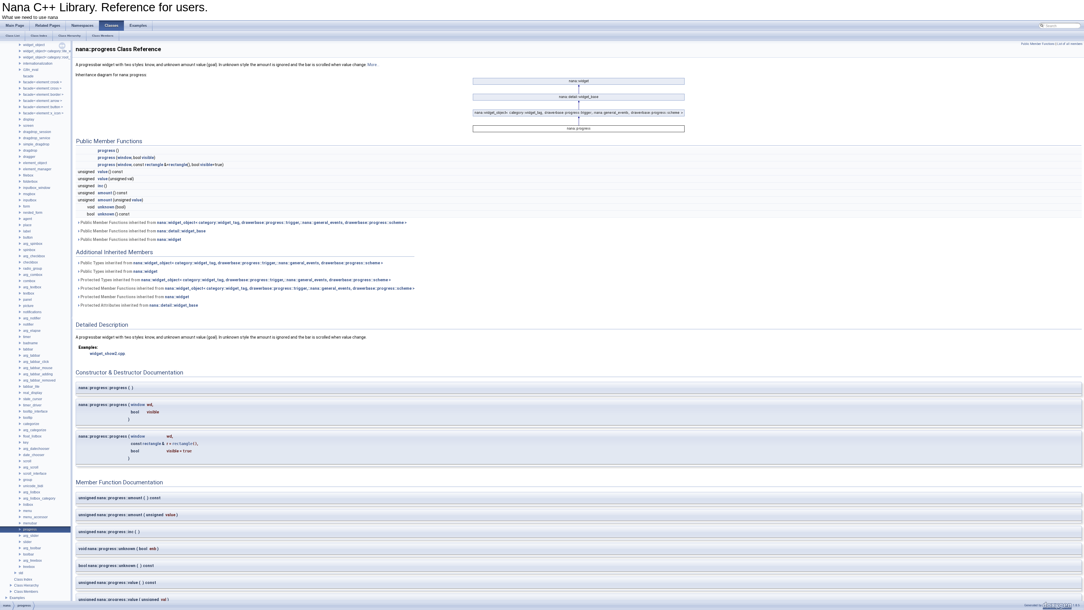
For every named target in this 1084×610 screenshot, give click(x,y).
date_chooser (33, 455)
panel (27, 300)
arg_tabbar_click (36, 362)
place (27, 225)
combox (29, 281)
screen (28, 126)
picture (28, 306)
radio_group (32, 269)
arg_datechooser (36, 449)
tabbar (28, 349)
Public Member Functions (1038, 44)
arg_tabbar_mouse (38, 368)
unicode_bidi (33, 486)
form (26, 206)
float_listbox (32, 436)
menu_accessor (35, 517)
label (27, 231)
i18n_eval (30, 70)
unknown (106, 207)
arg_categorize (34, 430)
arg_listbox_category (39, 498)
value (103, 171)
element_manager (37, 169)
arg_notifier (32, 318)
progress (30, 529)
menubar (30, 523)
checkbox (30, 262)
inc (100, 186)
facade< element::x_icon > (43, 113)
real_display (32, 393)
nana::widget (169, 239)
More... (373, 64)
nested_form (32, 213)
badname (30, 343)
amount (105, 193)
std (21, 573)
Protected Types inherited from (235, 280)
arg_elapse (32, 331)
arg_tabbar (31, 356)
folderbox (30, 182)
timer (27, 337)
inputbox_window (36, 188)
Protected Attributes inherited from (139, 305)
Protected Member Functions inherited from (247, 288)
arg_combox (32, 275)
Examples (17, 598)
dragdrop (30, 150)
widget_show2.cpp (107, 353)
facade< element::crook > (42, 82)
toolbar (28, 554)
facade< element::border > (43, 95)
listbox (28, 505)
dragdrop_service (36, 138)
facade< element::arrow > (42, 101)
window (124, 157)
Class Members (26, 592)
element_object (35, 163)
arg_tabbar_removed (39, 380)
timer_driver (32, 405)
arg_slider (31, 536)
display (28, 119)
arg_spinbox (32, 244)
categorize (31, 424)
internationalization (38, 64)
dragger (29, 157)
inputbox (29, 200)
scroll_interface (35, 474)
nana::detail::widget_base (181, 231)
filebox (28, 175)
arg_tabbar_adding (38, 374)
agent (27, 219)
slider (27, 542)
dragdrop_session (37, 132)
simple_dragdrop (36, 144)
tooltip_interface (35, 411)
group (27, 480)
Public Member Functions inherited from (243, 222)
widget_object (34, 45)
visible (148, 157)
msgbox (29, 194)
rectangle (154, 164)
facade (28, 76)
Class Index (23, 579)
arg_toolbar (32, 548)
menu (27, 511)
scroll (27, 461)
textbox (28, 293)
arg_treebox (32, 561)
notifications (32, 312)
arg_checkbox (34, 256)
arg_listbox (31, 492)
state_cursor (32, 399)
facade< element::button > (43, 107)
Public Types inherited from (231, 263)
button (28, 237)
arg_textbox (32, 287)
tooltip (27, 418)
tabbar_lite (31, 387)
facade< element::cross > (42, 88)
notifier (28, 324)
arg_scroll (30, 467)
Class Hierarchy (26, 585)
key (26, 443)
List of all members (1070, 44)
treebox (29, 567)
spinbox (29, 250)
